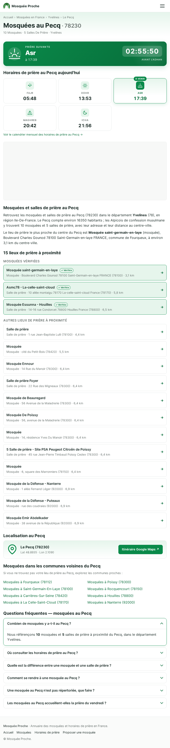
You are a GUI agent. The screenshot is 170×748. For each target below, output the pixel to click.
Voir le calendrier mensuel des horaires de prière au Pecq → (43, 134)
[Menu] (162, 6)
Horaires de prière (47, 732)
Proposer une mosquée (79, 732)
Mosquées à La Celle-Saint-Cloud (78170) (36, 602)
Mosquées (24, 732)
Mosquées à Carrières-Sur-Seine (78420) (35, 596)
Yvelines (53, 17)
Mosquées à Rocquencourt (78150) (115, 589)
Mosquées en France (31, 17)
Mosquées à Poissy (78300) (109, 582)
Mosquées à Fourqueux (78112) (27, 582)
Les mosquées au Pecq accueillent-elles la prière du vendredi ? (56, 703)
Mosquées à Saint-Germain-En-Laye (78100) (38, 589)
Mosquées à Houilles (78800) (110, 596)
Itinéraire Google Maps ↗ (140, 549)
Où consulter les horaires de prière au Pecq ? (42, 653)
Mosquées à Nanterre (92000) (111, 602)
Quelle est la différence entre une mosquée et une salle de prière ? (59, 665)
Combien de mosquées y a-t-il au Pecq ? (39, 623)
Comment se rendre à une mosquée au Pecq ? (43, 678)
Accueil (8, 17)
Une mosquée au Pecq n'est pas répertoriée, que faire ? (51, 690)
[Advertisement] (85, 171)
